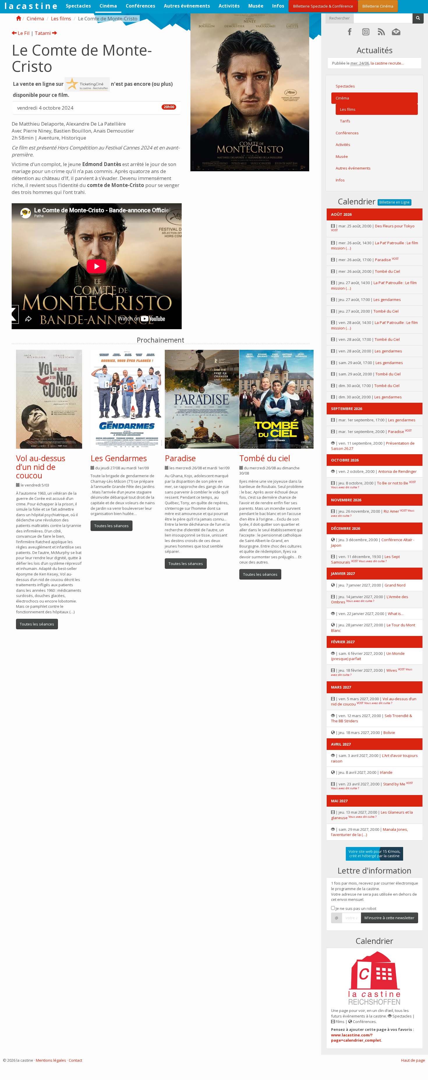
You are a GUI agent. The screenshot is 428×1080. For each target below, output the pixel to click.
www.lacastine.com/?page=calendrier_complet (356, 1037)
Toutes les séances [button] (37, 624)
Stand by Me (394, 784)
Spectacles (78, 6)
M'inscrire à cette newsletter (389, 917)
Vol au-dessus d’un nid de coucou (40, 467)
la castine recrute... (387, 63)
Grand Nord (395, 585)
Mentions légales (51, 1060)
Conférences (140, 6)
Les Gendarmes (119, 458)
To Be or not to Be (392, 483)
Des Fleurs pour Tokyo (395, 226)
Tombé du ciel (264, 458)
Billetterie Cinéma (377, 6)
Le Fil (23, 33)
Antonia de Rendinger (397, 471)
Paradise (180, 458)
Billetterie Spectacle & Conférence (323, 6)
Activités (229, 6)
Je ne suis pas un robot (355, 908)
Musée (255, 6)
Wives (391, 670)
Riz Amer (391, 511)
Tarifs (345, 121)
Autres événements (187, 6)
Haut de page (413, 1060)
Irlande (386, 772)
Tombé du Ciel (387, 271)
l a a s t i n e (30, 5)
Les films (61, 18)
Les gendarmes (387, 299)
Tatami (43, 33)
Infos (278, 6)
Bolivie (389, 732)
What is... (396, 613)
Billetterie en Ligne (394, 202)
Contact (75, 1060)
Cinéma (108, 6)
